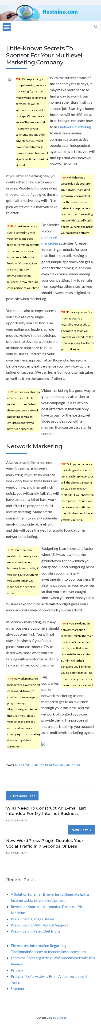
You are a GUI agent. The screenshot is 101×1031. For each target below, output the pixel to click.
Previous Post (24, 796)
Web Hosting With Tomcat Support (39, 925)
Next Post (80, 830)
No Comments (16, 820)
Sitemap (17, 988)
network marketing (75, 127)
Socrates (59, 1017)
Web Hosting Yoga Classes (32, 919)
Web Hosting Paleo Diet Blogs (35, 931)
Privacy (17, 970)
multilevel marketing (31, 765)
